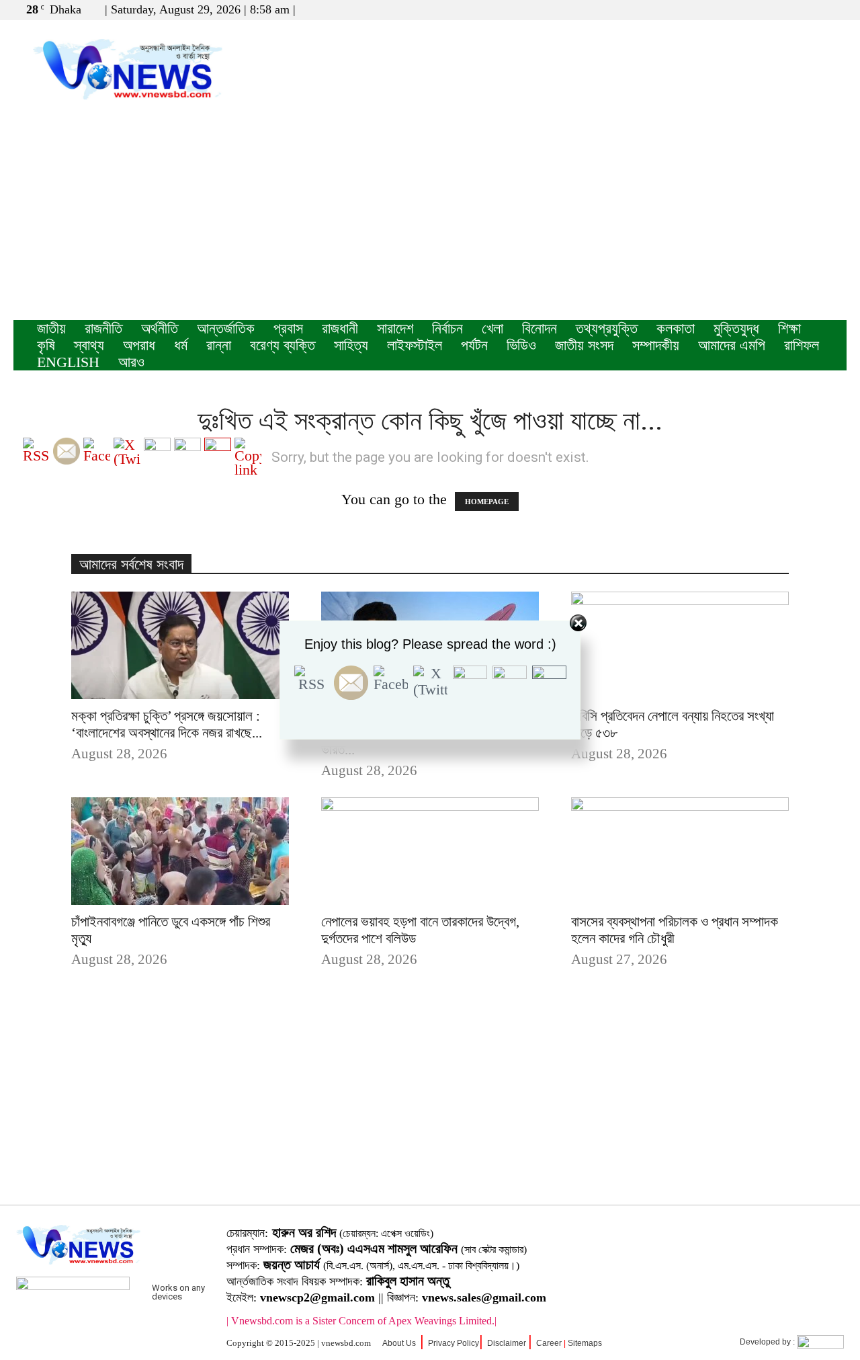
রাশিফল (801, 345)
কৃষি (46, 345)
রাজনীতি (103, 328)
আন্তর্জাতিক (226, 328)
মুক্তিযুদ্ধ (736, 328)
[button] (772, 9)
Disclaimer (506, 1343)
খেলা (492, 328)
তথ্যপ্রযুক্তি (607, 328)
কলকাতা (675, 328)
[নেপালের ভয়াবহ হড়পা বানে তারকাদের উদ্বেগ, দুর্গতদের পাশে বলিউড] (430, 851)
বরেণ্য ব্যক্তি (282, 345)
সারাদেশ (395, 328)
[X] (814, 9)
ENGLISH (68, 362)
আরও (131, 362)
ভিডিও (521, 345)
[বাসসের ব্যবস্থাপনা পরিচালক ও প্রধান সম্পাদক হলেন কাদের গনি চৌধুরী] (680, 851)
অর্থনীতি (159, 328)
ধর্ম (180, 345)
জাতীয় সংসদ (584, 345)
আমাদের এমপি (731, 345)
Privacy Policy (453, 1343)
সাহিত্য (351, 345)
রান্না (218, 345)
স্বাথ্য (89, 345)
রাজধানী (340, 328)
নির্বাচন (447, 328)
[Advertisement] (430, 219)
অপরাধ (139, 345)
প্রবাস (288, 328)
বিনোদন (539, 328)
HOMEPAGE (487, 501)
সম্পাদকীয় (655, 345)
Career (549, 1343)
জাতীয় (51, 328)
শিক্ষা (789, 328)
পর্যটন (474, 345)
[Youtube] (836, 9)
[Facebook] (792, 9)
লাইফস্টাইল (414, 345)
